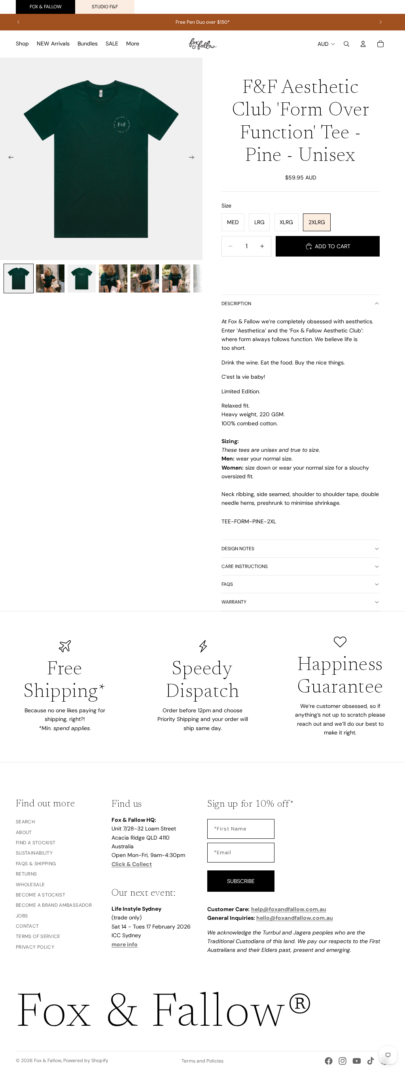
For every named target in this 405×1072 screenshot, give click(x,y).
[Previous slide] (18, 22)
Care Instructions (244, 566)
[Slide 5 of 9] (145, 278)
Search (25, 822)
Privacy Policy (35, 947)
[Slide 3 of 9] (82, 278)
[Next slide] (380, 22)
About (24, 832)
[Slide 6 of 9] (176, 278)
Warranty (233, 602)
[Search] (346, 44)
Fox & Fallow (46, 7)
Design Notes (237, 548)
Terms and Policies (202, 1061)
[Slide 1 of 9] (18, 278)
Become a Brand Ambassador (54, 905)
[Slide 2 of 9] (50, 278)
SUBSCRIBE (241, 881)
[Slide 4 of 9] (113, 278)
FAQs (227, 584)
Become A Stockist (40, 895)
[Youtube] (356, 1061)
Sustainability (34, 853)
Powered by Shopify (85, 1060)
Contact (27, 926)
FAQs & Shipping (36, 864)
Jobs (22, 916)
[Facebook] (328, 1061)
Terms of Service (38, 937)
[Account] (363, 44)
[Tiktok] (370, 1061)
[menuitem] (132, 43)
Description (236, 303)
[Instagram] (342, 1061)
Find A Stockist (35, 843)
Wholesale (30, 884)
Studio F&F (105, 7)
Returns (26, 874)
